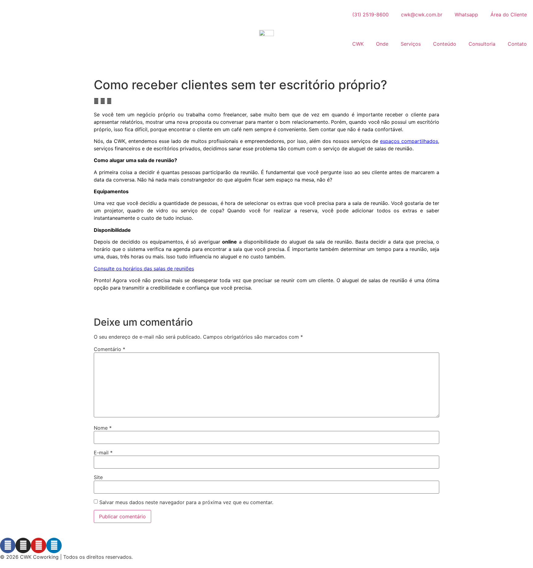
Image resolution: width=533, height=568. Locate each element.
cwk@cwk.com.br (421, 14)
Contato (517, 44)
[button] (96, 101)
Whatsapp (466, 14)
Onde (382, 44)
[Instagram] (23, 545)
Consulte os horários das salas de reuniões (144, 268)
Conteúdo (444, 44)
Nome (103, 427)
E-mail (103, 452)
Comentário (109, 349)
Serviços (411, 44)
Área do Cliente (508, 14)
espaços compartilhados (409, 141)
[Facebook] (7, 545)
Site (98, 477)
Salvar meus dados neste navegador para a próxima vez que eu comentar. (186, 502)
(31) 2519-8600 (370, 14)
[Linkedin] (54, 545)
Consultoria (482, 44)
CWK (358, 44)
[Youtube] (38, 545)
